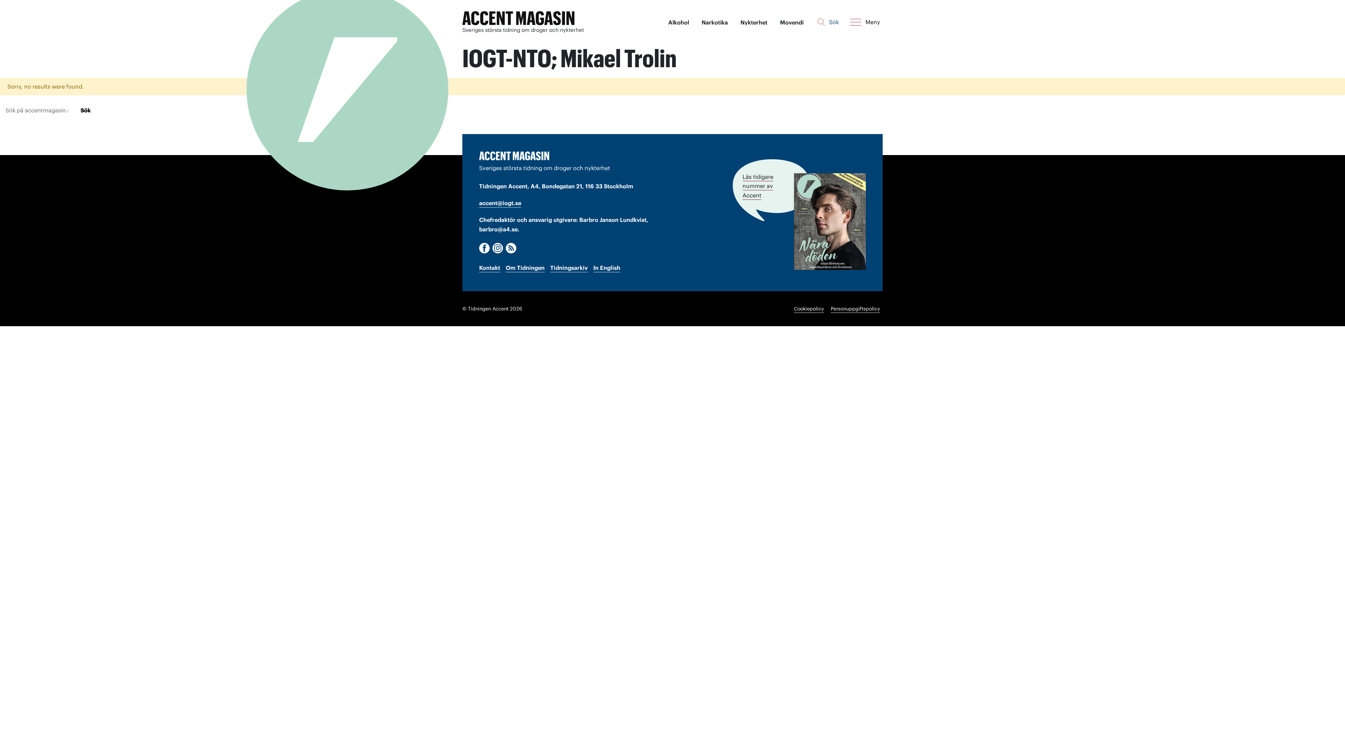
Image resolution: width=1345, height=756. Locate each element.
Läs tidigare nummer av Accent (758, 186)
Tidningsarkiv (569, 267)
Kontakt (489, 267)
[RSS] (511, 248)
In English (606, 267)
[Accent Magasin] (518, 18)
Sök (86, 110)
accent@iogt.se (500, 203)
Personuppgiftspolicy (855, 309)
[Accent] (514, 156)
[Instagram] (497, 248)
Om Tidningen (525, 267)
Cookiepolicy (809, 309)
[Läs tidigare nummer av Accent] (830, 221)
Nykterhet (753, 22)
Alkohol (678, 22)
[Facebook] (484, 248)
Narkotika (715, 22)
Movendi (791, 22)
